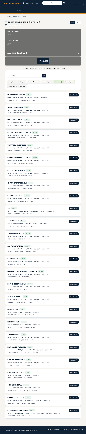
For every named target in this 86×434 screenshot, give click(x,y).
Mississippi (16, 17)
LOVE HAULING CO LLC (15, 372)
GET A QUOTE (43, 61)
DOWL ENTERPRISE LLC (16, 360)
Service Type (46, 82)
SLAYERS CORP (13, 309)
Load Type (10, 50)
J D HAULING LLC (13, 334)
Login (83, 4)
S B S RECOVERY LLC (15, 385)
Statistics (18, 10)
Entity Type (12, 82)
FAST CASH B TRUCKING (16, 347)
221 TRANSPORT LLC (15, 246)
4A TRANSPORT (13, 221)
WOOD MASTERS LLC (15, 107)
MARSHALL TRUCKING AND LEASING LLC (22, 271)
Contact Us (77, 4)
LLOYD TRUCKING (14, 322)
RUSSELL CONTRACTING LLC (18, 410)
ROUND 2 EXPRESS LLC (15, 398)
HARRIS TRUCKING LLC (16, 170)
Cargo (22, 82)
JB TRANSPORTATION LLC (17, 183)
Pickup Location (13, 31)
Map (78, 22)
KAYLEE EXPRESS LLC (15, 196)
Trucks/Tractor (33, 82)
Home (9, 17)
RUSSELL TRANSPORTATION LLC (19, 132)
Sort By (22, 86)
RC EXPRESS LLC (13, 259)
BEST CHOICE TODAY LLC (16, 284)
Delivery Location (13, 41)
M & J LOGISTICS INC (15, 120)
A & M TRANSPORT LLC (15, 233)
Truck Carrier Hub (10, 3)
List (72, 22)
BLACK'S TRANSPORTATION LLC (19, 158)
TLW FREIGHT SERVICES (16, 145)
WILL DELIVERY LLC (14, 297)
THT (9, 208)
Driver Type (12, 86)
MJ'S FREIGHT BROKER (16, 95)
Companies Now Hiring (31, 3)
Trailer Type (68, 82)
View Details (73, 95)
